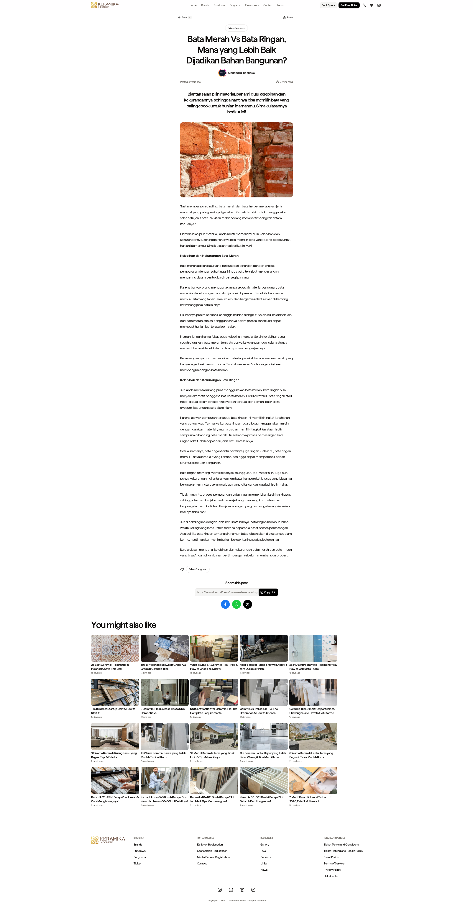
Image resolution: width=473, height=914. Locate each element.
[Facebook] (231, 890)
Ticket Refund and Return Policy (343, 851)
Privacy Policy (332, 870)
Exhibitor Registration (210, 844)
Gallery (264, 844)
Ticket (137, 863)
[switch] (372, 5)
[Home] (105, 5)
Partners (265, 857)
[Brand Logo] (108, 840)
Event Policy (331, 857)
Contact (202, 863)
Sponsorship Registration (212, 851)
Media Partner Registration (213, 857)
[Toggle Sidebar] (379, 5)
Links (263, 863)
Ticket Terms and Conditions (341, 844)
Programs (140, 857)
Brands (138, 844)
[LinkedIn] (253, 890)
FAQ (263, 851)
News (263, 870)
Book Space (328, 5)
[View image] (236, 159)
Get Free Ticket (349, 5)
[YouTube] (242, 890)
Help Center (331, 876)
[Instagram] (219, 890)
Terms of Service (334, 863)
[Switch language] (364, 5)
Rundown (140, 851)
